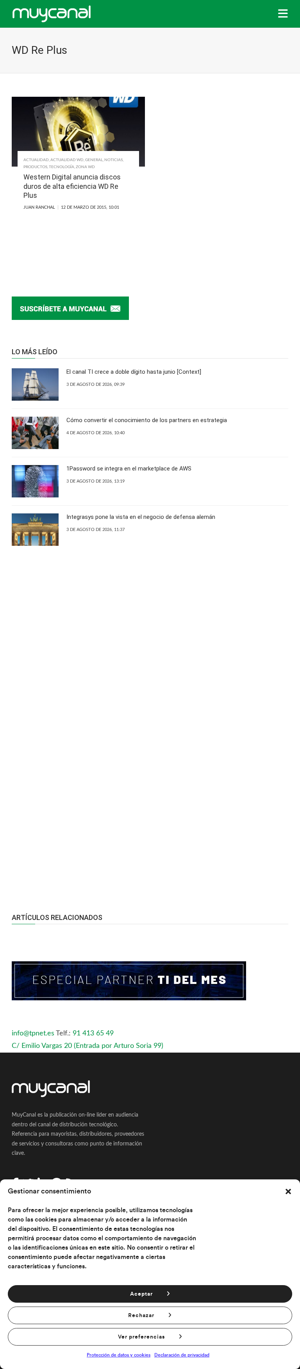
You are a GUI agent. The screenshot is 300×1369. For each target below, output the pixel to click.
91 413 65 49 (93, 1033)
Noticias (113, 160)
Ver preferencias (141, 1337)
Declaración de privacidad (181, 1355)
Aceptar (141, 1294)
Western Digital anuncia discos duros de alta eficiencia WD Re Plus (72, 186)
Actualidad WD (67, 160)
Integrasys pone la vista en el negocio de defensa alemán (140, 516)
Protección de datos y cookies (118, 1355)
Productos (35, 167)
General (94, 160)
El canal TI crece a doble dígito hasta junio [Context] (133, 371)
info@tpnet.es (33, 1033)
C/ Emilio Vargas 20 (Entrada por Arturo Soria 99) (87, 1045)
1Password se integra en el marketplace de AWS (128, 468)
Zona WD (85, 167)
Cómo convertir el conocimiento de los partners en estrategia (146, 420)
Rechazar (141, 1315)
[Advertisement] (150, 811)
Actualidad (36, 160)
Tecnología (61, 167)
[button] (288, 1191)
